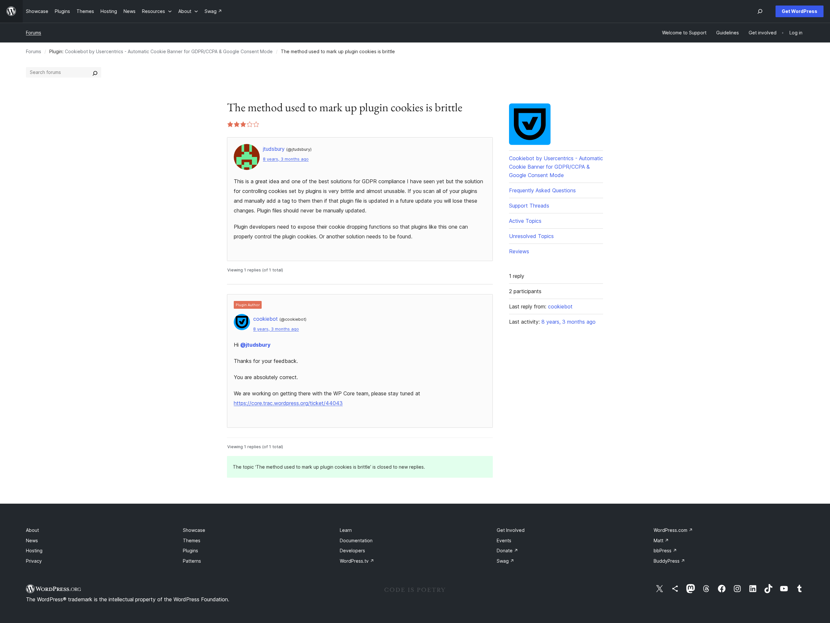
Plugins (190, 550)
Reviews (519, 251)
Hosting (34, 550)
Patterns (192, 561)
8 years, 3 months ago (286, 159)
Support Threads (529, 205)
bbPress (665, 550)
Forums (33, 32)
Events (504, 540)
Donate (507, 550)
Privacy (34, 561)
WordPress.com (673, 530)
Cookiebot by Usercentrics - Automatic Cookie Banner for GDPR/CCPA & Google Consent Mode (169, 51)
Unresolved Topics (531, 236)
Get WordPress (799, 11)
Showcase (194, 530)
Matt (661, 540)
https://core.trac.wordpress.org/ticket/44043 (288, 403)
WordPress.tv (357, 561)
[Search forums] (95, 72)
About (32, 530)
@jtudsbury (255, 344)
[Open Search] (760, 11)
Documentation (356, 540)
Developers (352, 550)
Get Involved (511, 530)
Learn (346, 530)
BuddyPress (669, 561)
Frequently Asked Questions (542, 190)
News (32, 540)
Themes (191, 540)
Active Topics (525, 221)
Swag (505, 561)
